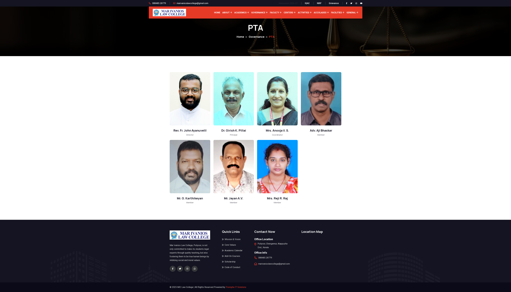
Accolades (320, 12)
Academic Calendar (233, 250)
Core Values (230, 245)
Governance (258, 12)
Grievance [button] (334, 3)
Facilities (336, 12)
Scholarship (230, 261)
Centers (288, 12)
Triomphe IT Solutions (236, 287)
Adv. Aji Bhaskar (321, 130)
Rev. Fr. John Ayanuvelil (190, 130)
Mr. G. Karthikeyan (190, 198)
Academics (240, 12)
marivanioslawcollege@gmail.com (192, 3)
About (226, 12)
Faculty (274, 12)
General (351, 12)
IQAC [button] (307, 3)
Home (217, 12)
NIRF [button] (319, 3)
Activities (303, 12)
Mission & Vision (232, 239)
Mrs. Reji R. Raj (277, 198)
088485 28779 (159, 3)
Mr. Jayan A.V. (233, 198)
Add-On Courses (232, 256)
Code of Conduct (232, 267)
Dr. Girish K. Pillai (233, 130)
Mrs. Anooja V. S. (277, 130)
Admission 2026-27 (288, 3)
